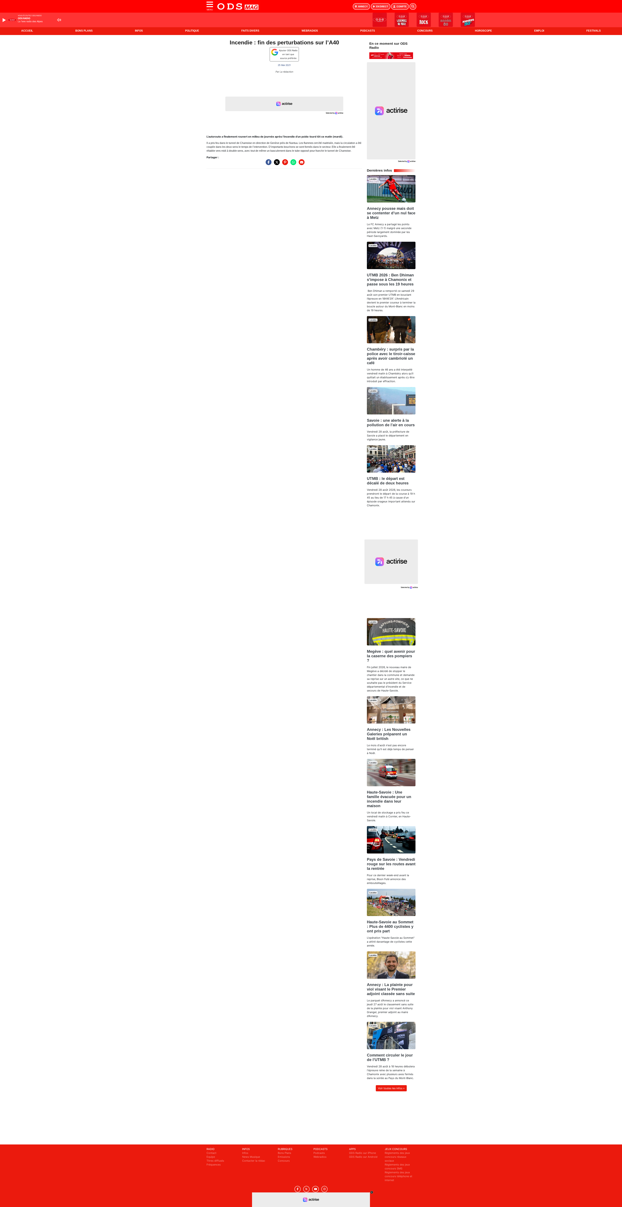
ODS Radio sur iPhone (362, 1153)
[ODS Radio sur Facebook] (297, 1189)
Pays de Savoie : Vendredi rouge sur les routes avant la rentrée (391, 864)
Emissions (284, 1156)
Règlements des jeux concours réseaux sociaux (397, 1156)
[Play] (4, 20)
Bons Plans (84, 30)
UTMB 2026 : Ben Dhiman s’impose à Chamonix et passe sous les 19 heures (390, 279)
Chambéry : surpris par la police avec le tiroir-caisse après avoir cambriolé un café (391, 356)
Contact (211, 1153)
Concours (425, 30)
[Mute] (59, 19)
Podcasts (367, 30)
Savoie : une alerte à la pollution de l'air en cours (391, 422)
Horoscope (483, 30)
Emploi (539, 30)
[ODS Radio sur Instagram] (324, 1189)
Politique (192, 30)
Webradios (310, 30)
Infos (139, 30)
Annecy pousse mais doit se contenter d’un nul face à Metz (391, 213)
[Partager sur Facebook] (267, 163)
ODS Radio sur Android (363, 1156)
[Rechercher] (412, 6)
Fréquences (214, 1164)
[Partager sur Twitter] (276, 163)
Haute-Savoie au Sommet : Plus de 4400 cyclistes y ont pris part (390, 926)
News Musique (251, 1156)
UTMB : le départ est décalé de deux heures (388, 480)
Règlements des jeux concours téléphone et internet (398, 1176)
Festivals (593, 30)
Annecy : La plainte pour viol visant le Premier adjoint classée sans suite (391, 989)
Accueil (27, 30)
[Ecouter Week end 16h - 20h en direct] (391, 55)
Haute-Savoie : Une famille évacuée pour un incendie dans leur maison (389, 799)
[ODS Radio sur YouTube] (315, 1189)
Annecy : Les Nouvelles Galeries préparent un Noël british (388, 734)
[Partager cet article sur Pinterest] (284, 163)
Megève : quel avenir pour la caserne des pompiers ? (391, 656)
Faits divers (250, 30)
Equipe (211, 1156)
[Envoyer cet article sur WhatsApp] (292, 163)
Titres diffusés (215, 1160)
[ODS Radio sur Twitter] (306, 1189)
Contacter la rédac (253, 1160)
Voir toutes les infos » (391, 1088)
